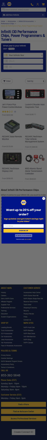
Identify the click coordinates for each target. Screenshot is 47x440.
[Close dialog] (43, 198)
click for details (27, 239)
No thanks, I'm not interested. (23, 235)
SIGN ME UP (23, 231)
